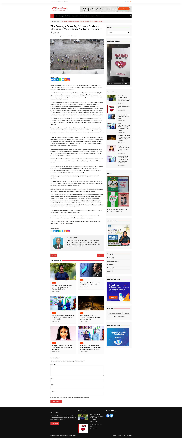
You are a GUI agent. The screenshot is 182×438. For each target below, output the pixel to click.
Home (56, 16)
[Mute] (126, 83)
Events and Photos (84, 16)
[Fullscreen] (128, 83)
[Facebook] (52, 79)
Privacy (114, 435)
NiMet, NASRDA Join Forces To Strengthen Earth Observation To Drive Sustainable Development (90, 347)
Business (67, 16)
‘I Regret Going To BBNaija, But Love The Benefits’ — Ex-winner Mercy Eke (62, 347)
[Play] (109, 83)
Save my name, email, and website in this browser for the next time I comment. (70, 397)
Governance (75, 16)
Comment (53, 364)
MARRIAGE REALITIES (118, 316)
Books (102, 16)
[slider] (117, 83)
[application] (118, 64)
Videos (97, 16)
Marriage (61, 16)
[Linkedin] (57, 79)
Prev (55, 255)
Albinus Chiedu (55, 36)
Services (66, 1)
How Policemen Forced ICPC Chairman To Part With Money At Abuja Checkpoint (90, 317)
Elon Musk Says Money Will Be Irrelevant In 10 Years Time (124, 116)
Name (52, 378)
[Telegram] (63, 79)
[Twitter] (54, 79)
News (92, 16)
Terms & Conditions (127, 435)
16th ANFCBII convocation (115, 313)
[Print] (65, 79)
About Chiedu (53, 1)
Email (52, 384)
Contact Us (60, 1)
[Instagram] (68, 79)
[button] (119, 64)
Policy (119, 435)
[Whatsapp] (60, 79)
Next (99, 255)
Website (52, 391)
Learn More (55, 423)
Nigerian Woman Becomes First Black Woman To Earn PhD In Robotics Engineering (62, 287)
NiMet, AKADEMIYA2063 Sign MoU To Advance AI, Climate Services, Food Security (63, 317)
